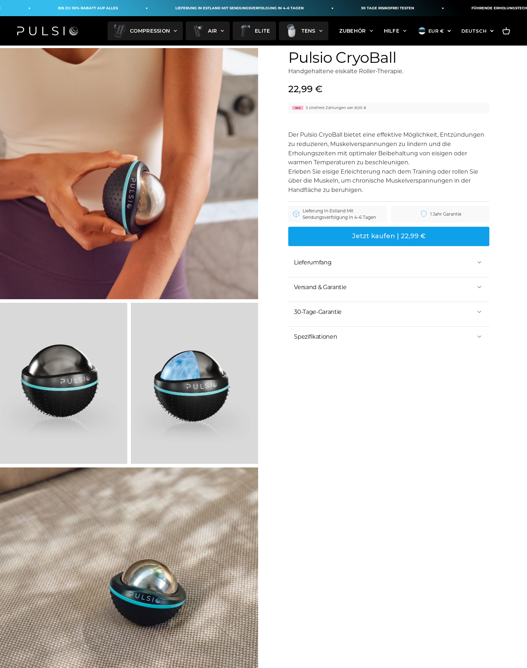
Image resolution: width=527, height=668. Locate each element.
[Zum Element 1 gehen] (129, 173)
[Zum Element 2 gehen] (63, 383)
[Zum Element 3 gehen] (194, 383)
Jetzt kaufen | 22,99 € (389, 236)
